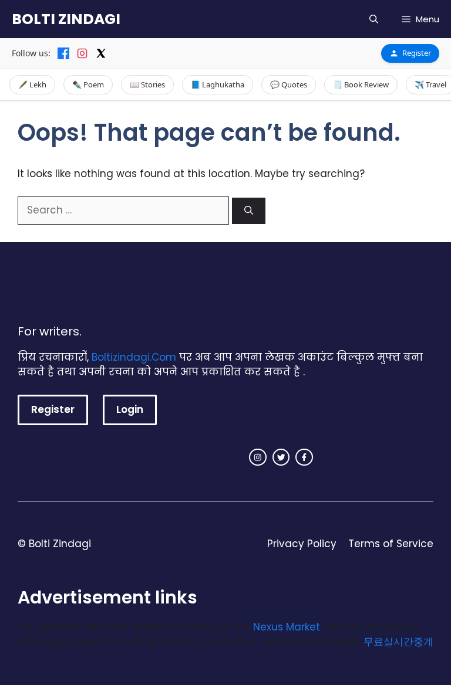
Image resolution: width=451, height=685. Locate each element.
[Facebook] (63, 53)
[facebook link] (304, 457)
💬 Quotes (288, 84)
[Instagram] (82, 53)
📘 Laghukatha (217, 84)
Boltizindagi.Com (134, 357)
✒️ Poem (88, 84)
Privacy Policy (301, 544)
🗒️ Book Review (361, 84)
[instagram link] (258, 457)
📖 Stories (147, 84)
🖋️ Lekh (32, 84)
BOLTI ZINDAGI (66, 19)
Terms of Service (390, 544)
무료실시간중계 (398, 642)
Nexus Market (286, 627)
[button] (374, 19)
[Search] (248, 211)
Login (129, 409)
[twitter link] (281, 457)
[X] (101, 53)
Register (416, 53)
